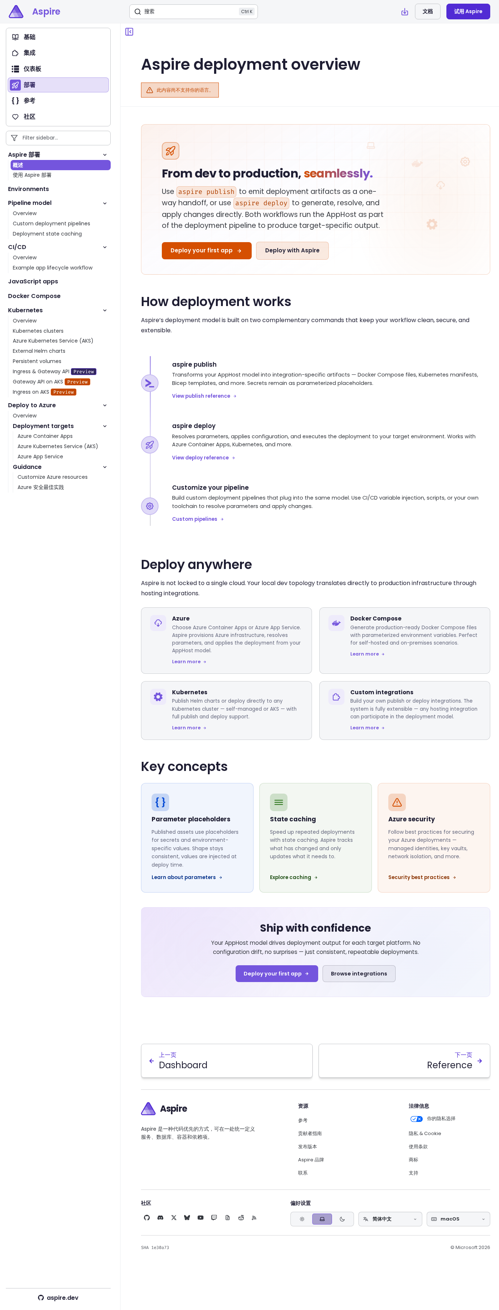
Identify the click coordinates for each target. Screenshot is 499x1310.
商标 (413, 1160)
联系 (303, 1173)
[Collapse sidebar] (129, 32)
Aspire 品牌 (311, 1160)
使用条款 (418, 1146)
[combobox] (390, 1219)
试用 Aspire (468, 11)
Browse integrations (359, 973)
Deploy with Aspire (292, 250)
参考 (303, 1120)
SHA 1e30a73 (155, 1247)
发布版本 (307, 1146)
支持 (413, 1173)
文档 (428, 11)
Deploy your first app (202, 250)
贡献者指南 (310, 1133)
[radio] (302, 1219)
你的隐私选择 (441, 1118)
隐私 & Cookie (425, 1133)
